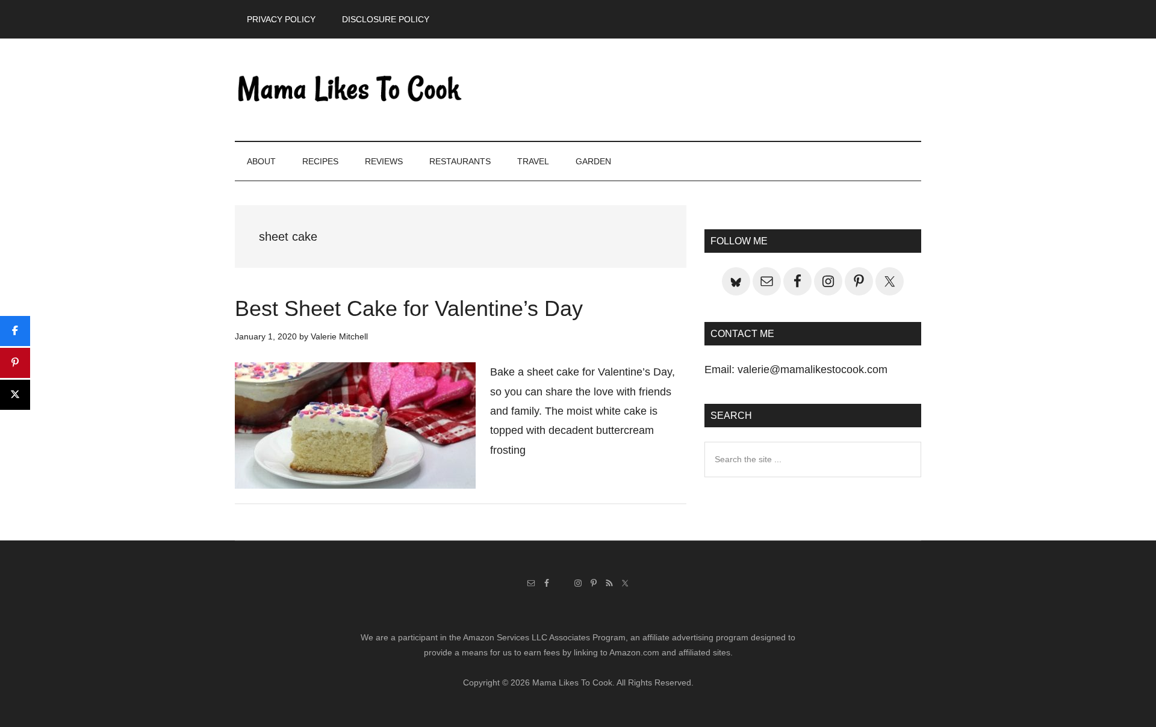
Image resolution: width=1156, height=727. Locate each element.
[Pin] (15, 363)
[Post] (15, 395)
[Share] (15, 331)
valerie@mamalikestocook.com (812, 370)
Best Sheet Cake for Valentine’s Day (409, 308)
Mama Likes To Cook (349, 90)
